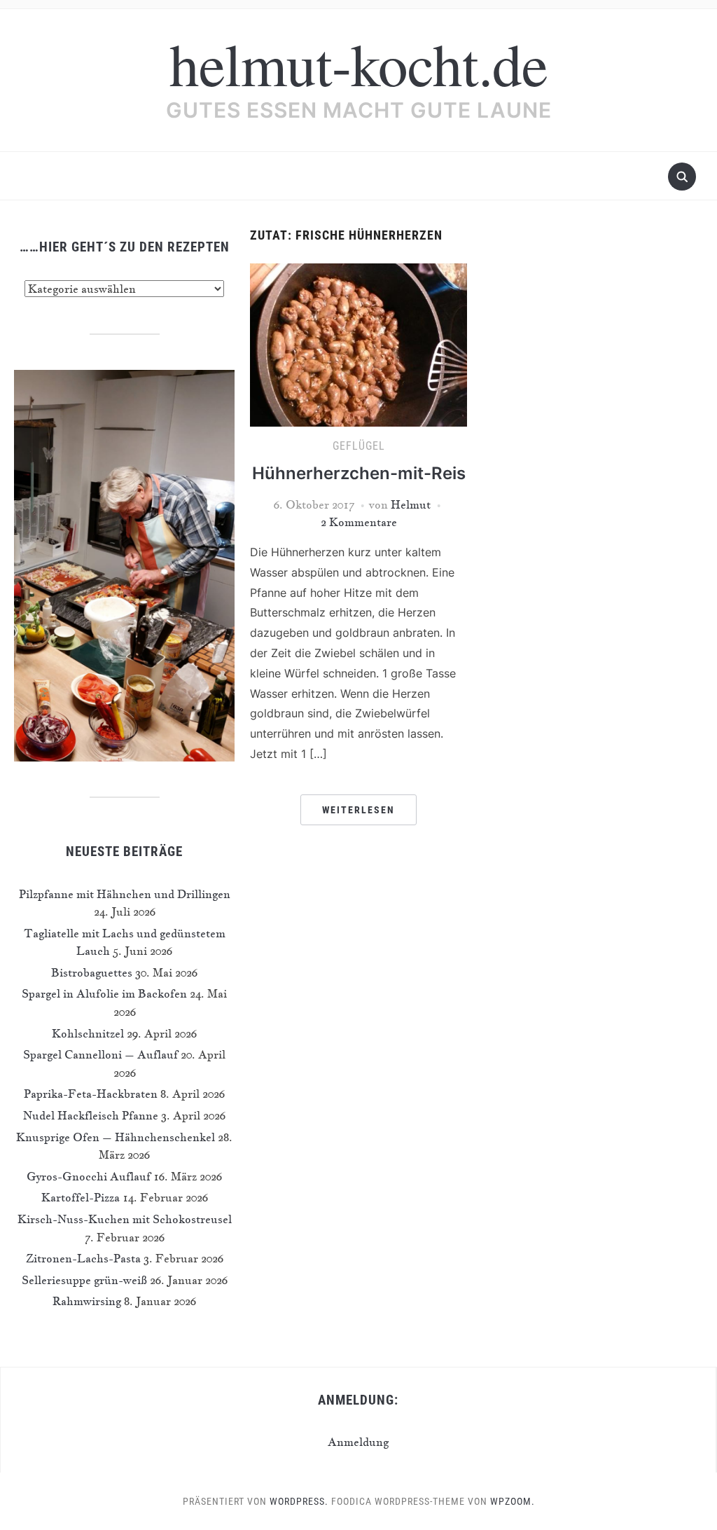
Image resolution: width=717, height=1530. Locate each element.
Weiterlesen (358, 809)
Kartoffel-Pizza (80, 1197)
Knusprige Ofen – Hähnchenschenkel (115, 1137)
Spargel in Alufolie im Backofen (104, 993)
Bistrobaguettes (91, 972)
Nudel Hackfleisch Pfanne (90, 1115)
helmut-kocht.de (358, 63)
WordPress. (299, 1501)
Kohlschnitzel (88, 1033)
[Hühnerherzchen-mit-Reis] (358, 343)
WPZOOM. (512, 1501)
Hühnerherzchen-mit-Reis (359, 473)
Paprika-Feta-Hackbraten (91, 1094)
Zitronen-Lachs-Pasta (83, 1258)
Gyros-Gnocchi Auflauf (89, 1176)
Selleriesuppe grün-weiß (84, 1280)
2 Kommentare (359, 522)
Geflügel (359, 446)
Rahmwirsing (87, 1301)
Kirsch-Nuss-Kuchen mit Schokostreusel (125, 1219)
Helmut (411, 504)
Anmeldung (358, 1442)
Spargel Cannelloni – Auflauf (100, 1054)
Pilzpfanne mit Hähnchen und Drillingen (124, 894)
